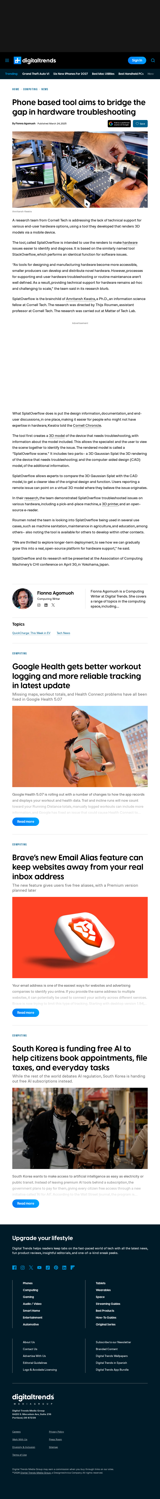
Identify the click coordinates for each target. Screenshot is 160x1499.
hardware (130, 242)
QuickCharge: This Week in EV (31, 633)
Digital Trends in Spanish (111, 1362)
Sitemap (53, 1447)
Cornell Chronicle (87, 425)
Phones (27, 1283)
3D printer (110, 503)
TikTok (48, 1267)
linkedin (46, 605)
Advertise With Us (34, 1356)
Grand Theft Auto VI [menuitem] (35, 74)
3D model (57, 435)
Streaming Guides (108, 1304)
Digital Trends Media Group (35, 1472)
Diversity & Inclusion (23, 1447)
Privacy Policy (56, 1431)
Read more (25, 821)
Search (153, 60)
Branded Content (107, 1349)
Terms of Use (19, 1454)
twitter (53, 605)
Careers (16, 1431)
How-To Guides (106, 1318)
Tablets (100, 1283)
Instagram (23, 1267)
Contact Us (30, 1349)
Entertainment (32, 1318)
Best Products (105, 1311)
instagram (39, 605)
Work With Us (19, 1439)
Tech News (63, 633)
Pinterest (56, 1267)
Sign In (137, 60)
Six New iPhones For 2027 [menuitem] (70, 74)
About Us (29, 1342)
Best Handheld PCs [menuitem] (131, 74)
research (31, 497)
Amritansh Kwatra (80, 298)
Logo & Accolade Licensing (40, 1369)
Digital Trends (27, 66)
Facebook (14, 1267)
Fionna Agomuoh (25, 123)
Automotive (31, 1325)
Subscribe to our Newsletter (113, 1342)
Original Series (105, 1325)
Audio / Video (32, 1304)
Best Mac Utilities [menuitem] (103, 74)
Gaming (28, 1297)
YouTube (39, 1267)
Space (100, 1297)
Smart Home (31, 1311)
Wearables (103, 1290)
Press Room (55, 1439)
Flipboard (73, 1267)
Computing (30, 1290)
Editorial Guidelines (35, 1362)
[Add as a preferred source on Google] (119, 123)
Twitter (31, 1267)
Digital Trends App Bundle (112, 1369)
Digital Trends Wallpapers (112, 1356)
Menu (7, 60)
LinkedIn (64, 1267)
